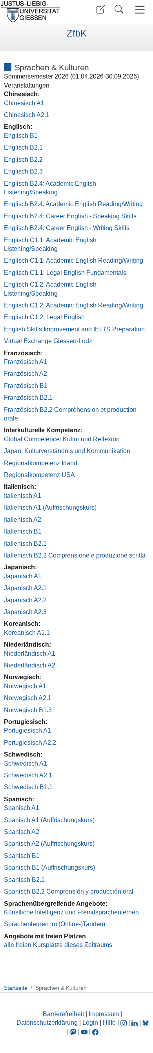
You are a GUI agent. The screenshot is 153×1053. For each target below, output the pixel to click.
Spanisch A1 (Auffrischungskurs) (49, 820)
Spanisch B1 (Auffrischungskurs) (49, 867)
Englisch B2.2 (23, 159)
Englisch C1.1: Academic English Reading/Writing (73, 260)
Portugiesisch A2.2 (30, 742)
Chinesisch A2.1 (26, 115)
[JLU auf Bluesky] (145, 1022)
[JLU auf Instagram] (124, 1022)
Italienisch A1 (22, 495)
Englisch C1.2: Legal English (44, 317)
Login (91, 1022)
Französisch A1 (25, 361)
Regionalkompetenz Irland (40, 463)
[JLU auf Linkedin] (135, 1022)
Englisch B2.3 (23, 171)
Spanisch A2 (21, 831)
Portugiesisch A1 (27, 730)
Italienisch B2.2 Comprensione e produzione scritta (75, 555)
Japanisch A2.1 (25, 588)
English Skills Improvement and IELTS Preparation (74, 329)
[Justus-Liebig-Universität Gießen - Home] (37, 12)
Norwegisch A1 (25, 686)
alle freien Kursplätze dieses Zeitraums (58, 944)
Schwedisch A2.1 (28, 775)
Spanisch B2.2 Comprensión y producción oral (68, 891)
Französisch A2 (25, 373)
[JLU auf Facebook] (95, 1031)
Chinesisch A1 (24, 103)
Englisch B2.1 (23, 147)
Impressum (104, 1014)
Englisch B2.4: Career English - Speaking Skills (70, 216)
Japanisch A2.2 (25, 600)
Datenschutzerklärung (47, 1022)
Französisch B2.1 (28, 397)
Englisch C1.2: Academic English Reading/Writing (73, 305)
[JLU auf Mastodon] (74, 1031)
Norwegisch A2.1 (27, 698)
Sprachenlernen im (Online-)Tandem (54, 924)
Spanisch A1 (21, 807)
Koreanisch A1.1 (27, 632)
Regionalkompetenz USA (39, 475)
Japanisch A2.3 (25, 612)
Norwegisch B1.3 (28, 710)
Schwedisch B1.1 (28, 787)
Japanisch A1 (23, 576)
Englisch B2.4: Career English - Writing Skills (66, 228)
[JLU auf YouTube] (84, 1031)
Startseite (15, 988)
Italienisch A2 (22, 519)
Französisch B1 (25, 385)
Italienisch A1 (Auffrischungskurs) (50, 507)
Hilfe (109, 1022)
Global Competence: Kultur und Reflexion (62, 439)
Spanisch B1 (22, 855)
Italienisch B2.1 (25, 543)
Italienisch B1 (23, 531)
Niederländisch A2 (29, 665)
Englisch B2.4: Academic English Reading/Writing (73, 204)
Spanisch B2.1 (24, 879)
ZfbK (77, 33)
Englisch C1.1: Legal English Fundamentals (65, 272)
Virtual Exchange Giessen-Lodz (48, 341)
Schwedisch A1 (25, 763)
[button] (101, 9)
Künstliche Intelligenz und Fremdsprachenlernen (71, 912)
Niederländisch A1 (29, 653)
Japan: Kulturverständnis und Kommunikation (67, 451)
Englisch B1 (21, 135)
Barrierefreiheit (63, 1014)
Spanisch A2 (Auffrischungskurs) (49, 843)
